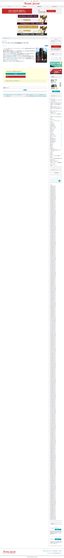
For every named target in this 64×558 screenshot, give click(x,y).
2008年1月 (52, 469)
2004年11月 (52, 517)
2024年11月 (52, 212)
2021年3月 (52, 268)
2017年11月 (52, 319)
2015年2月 (52, 361)
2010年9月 (52, 429)
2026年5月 (52, 190)
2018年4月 (52, 313)
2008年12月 (52, 455)
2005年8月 (52, 506)
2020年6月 (52, 280)
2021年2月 (52, 270)
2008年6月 (52, 463)
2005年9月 (52, 505)
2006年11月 (52, 487)
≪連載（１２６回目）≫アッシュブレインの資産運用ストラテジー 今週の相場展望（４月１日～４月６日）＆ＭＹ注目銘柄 (36, 95)
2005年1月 (52, 515)
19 (52, 180)
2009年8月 (52, 445)
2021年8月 (52, 262)
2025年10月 (52, 198)
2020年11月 (52, 273)
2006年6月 (52, 493)
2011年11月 (52, 411)
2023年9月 (52, 230)
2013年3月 (52, 390)
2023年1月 (52, 240)
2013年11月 (52, 380)
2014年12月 (52, 364)
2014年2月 (52, 376)
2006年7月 (52, 492)
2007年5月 (52, 479)
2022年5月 (52, 251)
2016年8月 (52, 338)
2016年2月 (52, 346)
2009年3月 (52, 451)
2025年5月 (52, 205)
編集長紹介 (40, 6)
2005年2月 (52, 514)
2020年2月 (52, 285)
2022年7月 (52, 248)
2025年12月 (52, 196)
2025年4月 (52, 206)
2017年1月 (52, 332)
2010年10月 (52, 427)
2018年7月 (52, 309)
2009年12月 (52, 440)
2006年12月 (52, 486)
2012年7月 (52, 401)
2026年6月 (52, 188)
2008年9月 (52, 459)
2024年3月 (52, 223)
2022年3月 (52, 253)
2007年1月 (52, 484)
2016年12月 (52, 333)
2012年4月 (52, 404)
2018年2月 (52, 315)
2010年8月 (52, 430)
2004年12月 (52, 516)
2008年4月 (52, 465)
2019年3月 (52, 299)
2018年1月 (52, 317)
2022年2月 (52, 254)
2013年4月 (52, 389)
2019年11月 (52, 289)
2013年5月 (52, 388)
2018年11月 (52, 304)
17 (61, 179)
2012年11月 (52, 395)
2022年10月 (52, 244)
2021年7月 (52, 263)
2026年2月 (52, 193)
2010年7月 (52, 431)
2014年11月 (52, 365)
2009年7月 (52, 446)
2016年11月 (52, 334)
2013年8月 (52, 384)
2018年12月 (52, 303)
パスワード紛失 (58, 40)
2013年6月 (52, 387)
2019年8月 (52, 293)
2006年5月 (52, 495)
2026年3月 (52, 192)
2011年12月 (52, 409)
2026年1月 (52, 195)
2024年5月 (52, 220)
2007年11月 (52, 472)
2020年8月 (52, 277)
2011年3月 (52, 421)
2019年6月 (52, 295)
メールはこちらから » (51, 11)
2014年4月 (52, 374)
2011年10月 (52, 412)
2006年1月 (52, 500)
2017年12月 (52, 318)
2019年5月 (52, 296)
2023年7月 (52, 233)
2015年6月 (52, 356)
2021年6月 (52, 265)
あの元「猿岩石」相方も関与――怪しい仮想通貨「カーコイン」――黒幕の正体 (14, 95)
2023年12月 (52, 226)
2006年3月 (52, 497)
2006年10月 (52, 488)
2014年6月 (52, 371)
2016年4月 (52, 343)
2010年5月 (52, 434)
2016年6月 (52, 341)
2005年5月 (52, 510)
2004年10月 (52, 519)
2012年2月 (52, 407)
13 (54, 179)
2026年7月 (52, 187)
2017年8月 (52, 323)
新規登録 (15, 73)
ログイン (7, 76)
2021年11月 (52, 258)
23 (59, 180)
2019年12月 (52, 287)
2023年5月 (52, 235)
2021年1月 (52, 271)
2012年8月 (52, 399)
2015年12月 (52, 348)
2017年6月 (52, 326)
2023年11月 (52, 228)
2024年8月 (52, 216)
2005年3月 (52, 512)
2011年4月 (52, 420)
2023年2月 (52, 239)
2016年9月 (52, 337)
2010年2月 (52, 437)
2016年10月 (52, 336)
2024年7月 (52, 218)
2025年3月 (52, 207)
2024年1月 (52, 225)
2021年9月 (52, 261)
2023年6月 (52, 234)
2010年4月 (52, 435)
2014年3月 (52, 375)
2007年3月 (52, 482)
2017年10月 (52, 320)
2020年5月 (52, 281)
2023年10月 (52, 229)
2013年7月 (52, 385)
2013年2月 (52, 392)
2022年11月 (52, 243)
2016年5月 (52, 342)
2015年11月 (52, 350)
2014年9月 (52, 367)
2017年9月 (52, 322)
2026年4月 (52, 191)
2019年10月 (52, 290)
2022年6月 (52, 249)
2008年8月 (52, 460)
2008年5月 (52, 464)
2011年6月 (52, 417)
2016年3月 (52, 345)
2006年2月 (52, 498)
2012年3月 (52, 406)
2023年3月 (52, 238)
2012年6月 (52, 402)
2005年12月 (52, 501)
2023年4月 (52, 237)
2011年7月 (52, 416)
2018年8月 (52, 308)
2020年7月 (52, 279)
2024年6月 (52, 219)
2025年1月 (52, 210)
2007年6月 (52, 478)
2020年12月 (52, 272)
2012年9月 (52, 398)
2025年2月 (52, 209)
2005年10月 (52, 504)
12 (52, 179)
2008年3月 (52, 467)
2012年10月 (52, 397)
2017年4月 (52, 328)
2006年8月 (52, 491)
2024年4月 (52, 221)
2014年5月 (52, 373)
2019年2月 (52, 300)
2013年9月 (52, 383)
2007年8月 (52, 476)
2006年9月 (52, 490)
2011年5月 (52, 418)
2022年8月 (52, 247)
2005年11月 (52, 502)
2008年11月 (52, 456)
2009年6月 (52, 448)
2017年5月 (52, 327)
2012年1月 (52, 408)
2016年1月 (52, 347)
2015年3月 (52, 360)
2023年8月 (52, 232)
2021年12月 (52, 257)
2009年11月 (52, 441)
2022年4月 (52, 252)
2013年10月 (52, 381)
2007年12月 (52, 470)
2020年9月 (52, 276)
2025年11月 (52, 197)
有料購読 (24, 6)
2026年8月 (52, 186)
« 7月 (51, 184)
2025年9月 (52, 200)
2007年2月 (52, 483)
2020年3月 (52, 284)
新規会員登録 (53, 40)
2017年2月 (52, 331)
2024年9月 (52, 215)
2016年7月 (52, 340)
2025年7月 (52, 202)
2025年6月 (52, 204)
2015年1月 (52, 362)
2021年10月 (52, 259)
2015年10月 (52, 351)
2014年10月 (52, 366)
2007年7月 (52, 477)
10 (61, 177)
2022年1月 (52, 256)
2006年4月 (52, 496)
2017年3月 (52, 329)
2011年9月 (52, 413)
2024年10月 (52, 214)
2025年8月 (52, 201)
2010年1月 (52, 439)
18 (50, 180)
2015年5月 (52, 357)
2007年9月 (52, 474)
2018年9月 (52, 307)
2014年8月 (52, 369)
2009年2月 (52, 453)
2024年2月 (52, 224)
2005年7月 (52, 507)
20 (54, 180)
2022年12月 (52, 242)
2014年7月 (52, 370)
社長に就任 (7, 54)
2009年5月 (52, 449)
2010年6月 (52, 432)
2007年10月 (52, 473)
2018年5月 (52, 312)
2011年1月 (52, 423)
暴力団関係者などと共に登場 (11, 57)
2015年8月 (52, 354)
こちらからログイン (16, 80)
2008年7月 (52, 462)
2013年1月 (52, 393)
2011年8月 (52, 415)
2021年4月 (52, 267)
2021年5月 (52, 266)
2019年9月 (52, 291)
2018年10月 (52, 305)
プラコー (4, 58)
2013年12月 (52, 379)
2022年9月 (52, 245)
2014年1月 (52, 378)
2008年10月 (52, 458)
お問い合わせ (54, 6)
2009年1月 (52, 454)
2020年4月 (52, 282)
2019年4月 (52, 298)
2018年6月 (52, 310)
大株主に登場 (14, 58)
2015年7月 (52, 355)
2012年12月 (52, 394)
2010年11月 (52, 426)
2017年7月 (52, 324)
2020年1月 (52, 286)
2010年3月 (52, 436)
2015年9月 (52, 352)
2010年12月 (52, 425)
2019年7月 (52, 294)
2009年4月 (52, 450)
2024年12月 (52, 211)
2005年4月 (52, 511)
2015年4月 (52, 359)
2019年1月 (52, 301)
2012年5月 (52, 403)
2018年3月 (52, 314)
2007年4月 (52, 481)
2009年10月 (52, 442)
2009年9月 (52, 444)
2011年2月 (52, 422)
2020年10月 (52, 275)
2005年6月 (52, 509)
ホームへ (9, 6)
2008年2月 (52, 468)
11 (50, 179)
